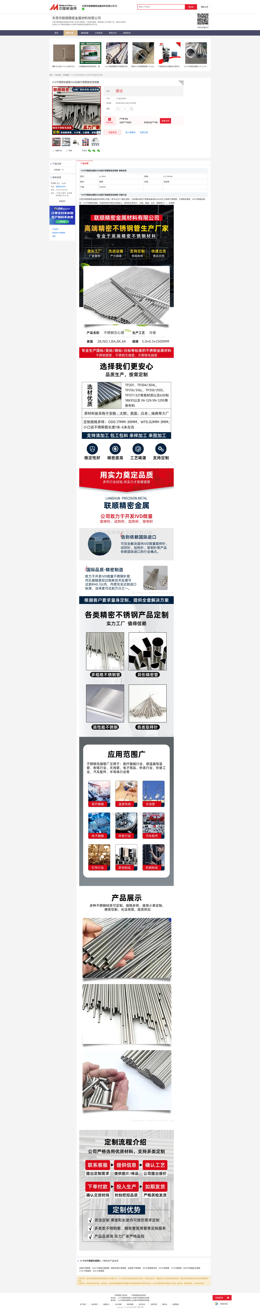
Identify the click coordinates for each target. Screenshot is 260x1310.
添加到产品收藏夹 (58, 233)
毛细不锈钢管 (85, 1268)
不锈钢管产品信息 (120, 1295)
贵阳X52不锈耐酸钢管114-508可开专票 (145, 66)
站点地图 (118, 1304)
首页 (51, 75)
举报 (70, 150)
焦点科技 (133, 1307)
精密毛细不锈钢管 (118, 1268)
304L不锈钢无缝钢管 (101, 1268)
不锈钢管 (66, 75)
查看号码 (165, 120)
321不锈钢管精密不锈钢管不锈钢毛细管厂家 (121, 66)
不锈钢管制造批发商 (138, 1295)
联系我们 (95, 1304)
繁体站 (164, 1304)
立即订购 (144, 132)
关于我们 (83, 1304)
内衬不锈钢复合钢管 (191, 1268)
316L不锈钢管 (85, 1271)
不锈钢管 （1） (59, 170)
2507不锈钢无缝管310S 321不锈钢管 (197, 66)
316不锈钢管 (176, 1268)
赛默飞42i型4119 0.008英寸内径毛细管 (66, 66)
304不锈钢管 (164, 1268)
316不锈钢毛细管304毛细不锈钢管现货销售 (133, 1298)
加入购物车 (131, 132)
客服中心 (106, 1304)
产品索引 (55, 229)
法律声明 (153, 1304)
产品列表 (57, 75)
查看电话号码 (60, 186)
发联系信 (112, 132)
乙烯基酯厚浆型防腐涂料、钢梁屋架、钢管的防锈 (96, 66)
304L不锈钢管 (98, 1271)
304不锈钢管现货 (149, 1268)
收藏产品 (58, 150)
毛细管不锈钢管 (134, 1268)
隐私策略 (130, 1304)
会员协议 (142, 1304)
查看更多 (62, 201)
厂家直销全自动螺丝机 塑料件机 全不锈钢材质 (174, 66)
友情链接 (175, 1304)
